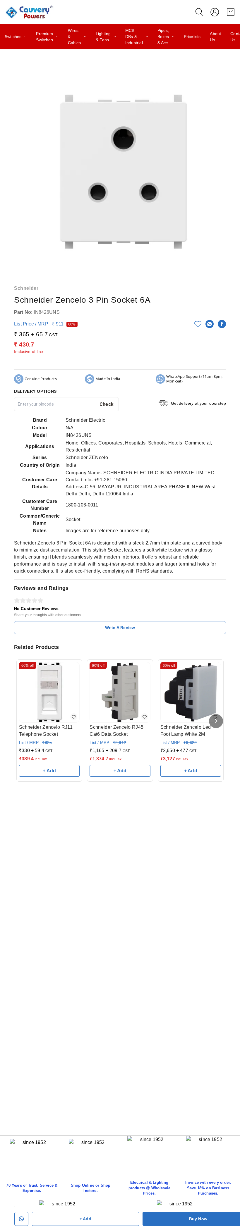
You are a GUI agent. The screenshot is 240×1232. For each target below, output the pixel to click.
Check (107, 404)
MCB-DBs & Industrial (134, 36)
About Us (215, 36)
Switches (13, 36)
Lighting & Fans (103, 36)
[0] (230, 12)
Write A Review (120, 627)
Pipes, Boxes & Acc (163, 36)
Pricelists (192, 36)
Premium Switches (44, 36)
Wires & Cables (74, 36)
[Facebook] (222, 324)
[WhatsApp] (209, 324)
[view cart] (230, 12)
